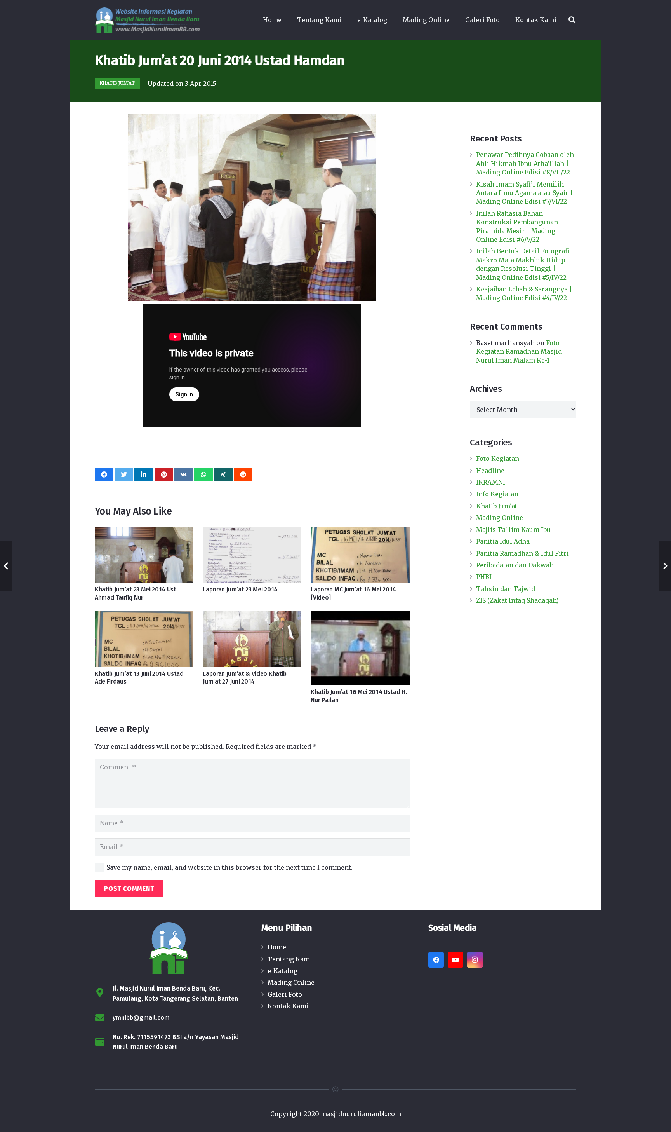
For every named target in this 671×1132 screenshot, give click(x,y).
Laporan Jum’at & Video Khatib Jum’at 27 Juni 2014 (245, 677)
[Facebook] (436, 960)
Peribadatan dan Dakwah (515, 565)
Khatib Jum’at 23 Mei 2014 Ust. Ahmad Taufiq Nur (136, 593)
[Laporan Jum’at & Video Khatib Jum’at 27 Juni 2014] (252, 639)
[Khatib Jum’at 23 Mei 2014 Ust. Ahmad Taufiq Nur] (144, 555)
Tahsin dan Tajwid (505, 589)
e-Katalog (282, 971)
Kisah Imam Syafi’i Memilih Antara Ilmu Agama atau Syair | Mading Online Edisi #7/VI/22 (524, 193)
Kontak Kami (288, 1006)
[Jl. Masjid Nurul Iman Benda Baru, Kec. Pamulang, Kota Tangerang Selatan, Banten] (104, 993)
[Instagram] (475, 960)
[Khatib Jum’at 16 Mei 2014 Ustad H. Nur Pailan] (360, 648)
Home (277, 947)
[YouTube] (455, 960)
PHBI (484, 577)
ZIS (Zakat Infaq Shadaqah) (517, 600)
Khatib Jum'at (496, 506)
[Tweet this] (124, 474)
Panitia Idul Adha (503, 541)
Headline (490, 470)
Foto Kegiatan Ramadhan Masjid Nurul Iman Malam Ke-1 (519, 351)
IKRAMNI (490, 482)
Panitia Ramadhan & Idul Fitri (522, 553)
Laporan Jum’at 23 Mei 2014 (240, 589)
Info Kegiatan (497, 494)
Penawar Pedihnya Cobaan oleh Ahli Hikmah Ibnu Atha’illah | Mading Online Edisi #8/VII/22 (525, 163)
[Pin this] (164, 474)
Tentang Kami (290, 959)
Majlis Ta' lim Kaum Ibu (513, 530)
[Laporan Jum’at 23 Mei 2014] (252, 555)
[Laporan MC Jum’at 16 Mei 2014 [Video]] (360, 555)
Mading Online (499, 518)
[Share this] (104, 474)
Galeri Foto (285, 994)
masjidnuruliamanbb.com (361, 1114)
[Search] (572, 20)
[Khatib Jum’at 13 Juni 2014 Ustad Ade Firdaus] (144, 639)
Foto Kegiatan (497, 458)
